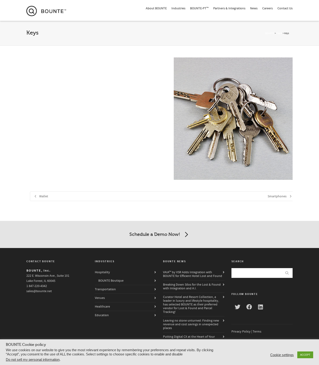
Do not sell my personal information (33, 359)
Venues (100, 298)
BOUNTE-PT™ (199, 8)
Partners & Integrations (229, 8)
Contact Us (285, 8)
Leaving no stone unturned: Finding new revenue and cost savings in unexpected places (191, 324)
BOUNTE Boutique (111, 281)
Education (102, 315)
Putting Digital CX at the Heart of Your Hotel (189, 339)
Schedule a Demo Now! (154, 234)
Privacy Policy (241, 332)
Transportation (105, 289)
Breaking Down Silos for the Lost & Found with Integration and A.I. (192, 287)
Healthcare (102, 307)
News (254, 8)
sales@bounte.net (39, 291)
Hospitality (102, 272)
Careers (267, 8)
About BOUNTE (156, 8)
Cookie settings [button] (282, 355)
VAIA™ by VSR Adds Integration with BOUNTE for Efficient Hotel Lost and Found (192, 274)
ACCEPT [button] (305, 354)
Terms (257, 332)
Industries (178, 8)
